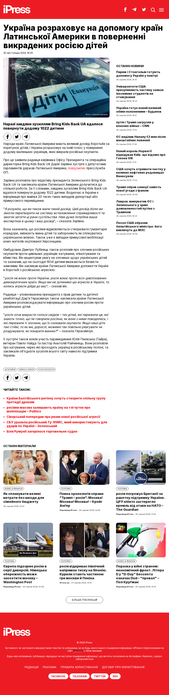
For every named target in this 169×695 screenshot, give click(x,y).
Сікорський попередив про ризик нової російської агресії (53, 417)
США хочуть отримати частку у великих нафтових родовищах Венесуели (141, 172)
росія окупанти (46, 369)
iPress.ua (78, 650)
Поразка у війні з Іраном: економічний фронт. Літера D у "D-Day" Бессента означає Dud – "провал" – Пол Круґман (140, 574)
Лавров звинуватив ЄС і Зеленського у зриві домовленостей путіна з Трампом (135, 207)
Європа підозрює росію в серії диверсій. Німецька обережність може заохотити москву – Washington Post (25, 574)
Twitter (100, 676)
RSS (115, 676)
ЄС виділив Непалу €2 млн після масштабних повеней (141, 138)
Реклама (49, 667)
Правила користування (79, 667)
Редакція (32, 667)
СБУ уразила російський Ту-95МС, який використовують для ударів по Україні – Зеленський (57, 424)
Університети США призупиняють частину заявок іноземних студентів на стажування (140, 92)
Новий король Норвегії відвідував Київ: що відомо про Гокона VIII (141, 154)
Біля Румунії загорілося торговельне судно (42, 431)
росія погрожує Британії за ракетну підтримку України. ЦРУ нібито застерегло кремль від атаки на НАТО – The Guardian (140, 502)
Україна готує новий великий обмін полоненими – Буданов (138, 109)
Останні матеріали (19, 446)
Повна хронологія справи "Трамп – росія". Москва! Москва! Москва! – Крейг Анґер (81, 500)
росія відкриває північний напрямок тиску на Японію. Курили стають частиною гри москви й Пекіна (83, 572)
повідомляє (76, 168)
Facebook (58, 676)
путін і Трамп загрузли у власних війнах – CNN (135, 124)
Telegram (79, 676)
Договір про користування (123, 667)
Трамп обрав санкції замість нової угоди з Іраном (138, 188)
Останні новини (130, 66)
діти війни (10, 369)
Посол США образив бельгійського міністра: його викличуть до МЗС (139, 226)
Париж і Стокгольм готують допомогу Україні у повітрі (138, 73)
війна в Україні (26, 369)
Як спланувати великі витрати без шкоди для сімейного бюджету (23, 498)
